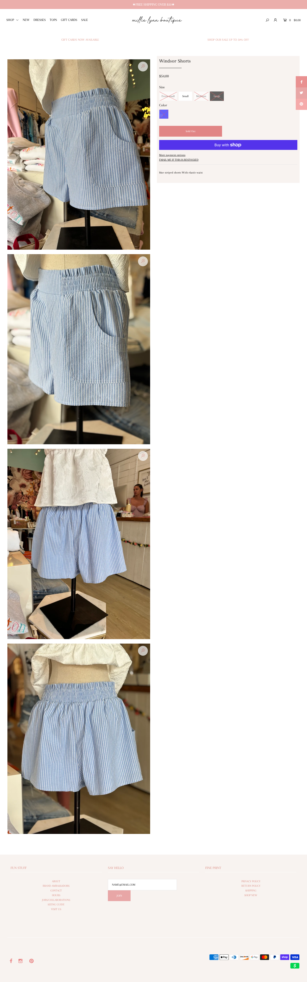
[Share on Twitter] (301, 93)
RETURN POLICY (250, 885)
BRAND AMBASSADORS (56, 885)
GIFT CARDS (69, 20)
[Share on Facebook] (301, 81)
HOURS (56, 895)
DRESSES (39, 20)
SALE (84, 20)
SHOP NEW (250, 895)
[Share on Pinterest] (301, 104)
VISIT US (56, 909)
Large (217, 96)
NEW (26, 20)
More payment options (172, 155)
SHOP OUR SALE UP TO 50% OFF (228, 39)
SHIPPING (250, 890)
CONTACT (56, 890)
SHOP (10, 20)
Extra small (168, 96)
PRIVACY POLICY (250, 881)
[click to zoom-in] (143, 66)
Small (185, 96)
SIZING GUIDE (56, 904)
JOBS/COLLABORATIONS (56, 900)
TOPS (53, 20)
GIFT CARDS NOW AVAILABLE (80, 39)
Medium (201, 96)
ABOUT (56, 881)
